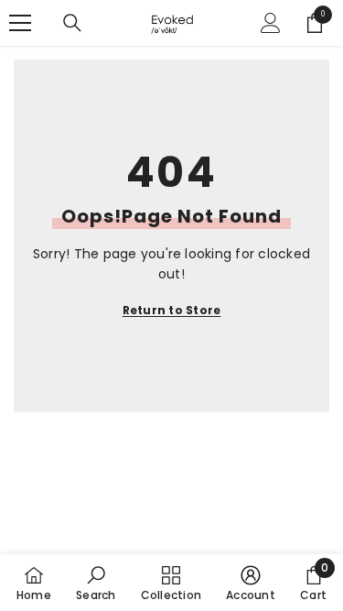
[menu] (20, 23)
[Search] (72, 23)
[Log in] (271, 23)
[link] (95, 582)
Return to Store (172, 310)
